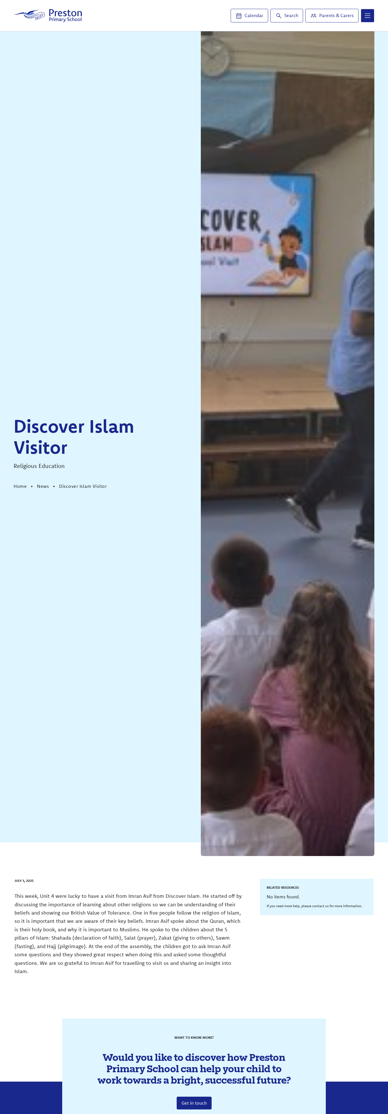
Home (20, 486)
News (43, 486)
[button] (367, 15)
